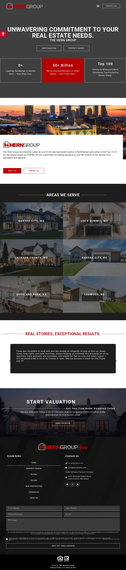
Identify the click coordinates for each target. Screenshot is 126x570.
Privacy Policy (98, 539)
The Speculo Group (66, 565)
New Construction (34, 486)
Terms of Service (86, 539)
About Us (34, 498)
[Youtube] (78, 484)
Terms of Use (71, 568)
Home (34, 463)
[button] (98, 6)
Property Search (34, 468)
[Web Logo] (24, 6)
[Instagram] (72, 484)
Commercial (34, 492)
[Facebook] (67, 484)
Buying (34, 474)
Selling (34, 480)
